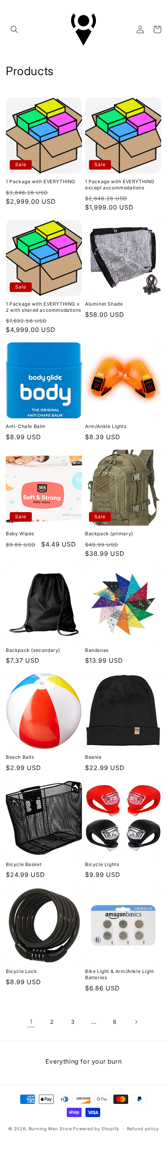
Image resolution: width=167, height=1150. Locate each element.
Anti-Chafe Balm (26, 426)
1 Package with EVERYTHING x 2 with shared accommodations (43, 307)
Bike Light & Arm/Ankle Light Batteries (119, 974)
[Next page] (135, 1021)
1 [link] (31, 1021)
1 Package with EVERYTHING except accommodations (120, 185)
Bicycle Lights (102, 864)
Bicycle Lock (21, 971)
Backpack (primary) (109, 533)
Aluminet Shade (104, 304)
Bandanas (97, 650)
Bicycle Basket (24, 864)
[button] (14, 29)
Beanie (93, 757)
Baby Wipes (20, 533)
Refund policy (143, 1128)
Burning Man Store (50, 1128)
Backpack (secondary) (33, 650)
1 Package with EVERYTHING (40, 181)
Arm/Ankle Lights (106, 426)
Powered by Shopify (96, 1128)
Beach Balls (20, 757)
